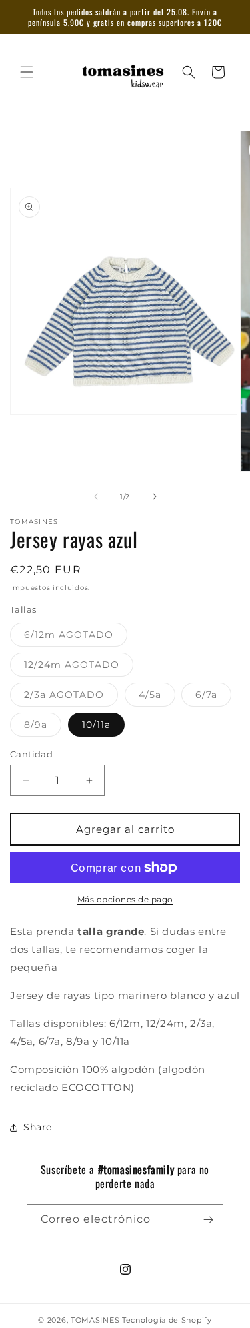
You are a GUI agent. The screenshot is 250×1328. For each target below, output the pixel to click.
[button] (26, 72)
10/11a (96, 725)
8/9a (42, 727)
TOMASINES (96, 1320)
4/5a (157, 697)
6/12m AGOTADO (75, 637)
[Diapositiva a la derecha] (154, 496)
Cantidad (31, 754)
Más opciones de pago (125, 899)
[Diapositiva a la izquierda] (96, 496)
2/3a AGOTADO (71, 697)
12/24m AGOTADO (78, 667)
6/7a (213, 697)
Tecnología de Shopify (167, 1320)
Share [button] (37, 1127)
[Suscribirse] (208, 1219)
